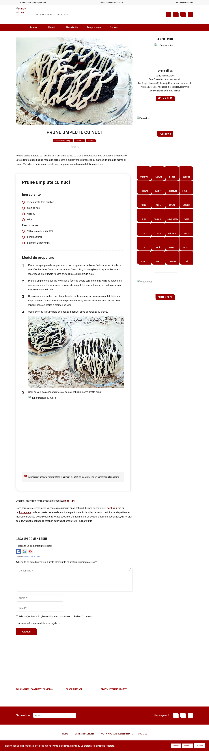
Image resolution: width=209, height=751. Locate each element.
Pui (144, 247)
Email (190, 14)
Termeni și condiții (84, 733)
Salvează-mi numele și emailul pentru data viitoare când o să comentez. (56, 616)
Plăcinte (172, 233)
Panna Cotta (172, 219)
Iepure (172, 205)
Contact (114, 27)
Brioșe (172, 177)
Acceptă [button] (176, 746)
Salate (186, 247)
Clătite (158, 191)
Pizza (158, 233)
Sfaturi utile (72, 27)
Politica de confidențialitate (116, 733)
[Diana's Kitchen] (24, 14)
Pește (144, 233)
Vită (186, 261)
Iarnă (158, 205)
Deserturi (79, 140)
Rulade (172, 247)
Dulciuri (91, 140)
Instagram (183, 14)
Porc (186, 233)
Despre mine (94, 27)
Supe (158, 261)
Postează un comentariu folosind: (34, 545)
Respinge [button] (188, 746)
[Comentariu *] (74, 579)
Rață (158, 247)
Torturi (172, 261)
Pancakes (158, 219)
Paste (186, 219)
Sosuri (144, 261)
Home (20, 27)
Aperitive (144, 177)
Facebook (176, 14)
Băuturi (51, 27)
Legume (186, 205)
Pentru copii (165, 297)
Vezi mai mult (165, 98)
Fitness (144, 205)
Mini (144, 219)
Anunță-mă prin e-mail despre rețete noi (39, 623)
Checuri (144, 191)
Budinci (186, 177)
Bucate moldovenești (62, 140)
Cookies (142, 733)
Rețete (33, 27)
